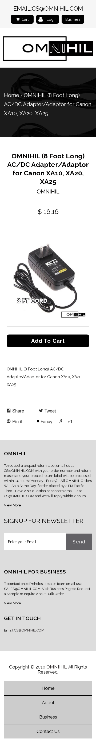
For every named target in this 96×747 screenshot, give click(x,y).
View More (12, 505)
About (48, 702)
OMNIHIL (56, 667)
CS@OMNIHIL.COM (57, 8)
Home (11, 95)
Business (73, 19)
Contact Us (48, 731)
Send (79, 541)
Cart (25, 19)
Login (52, 19)
